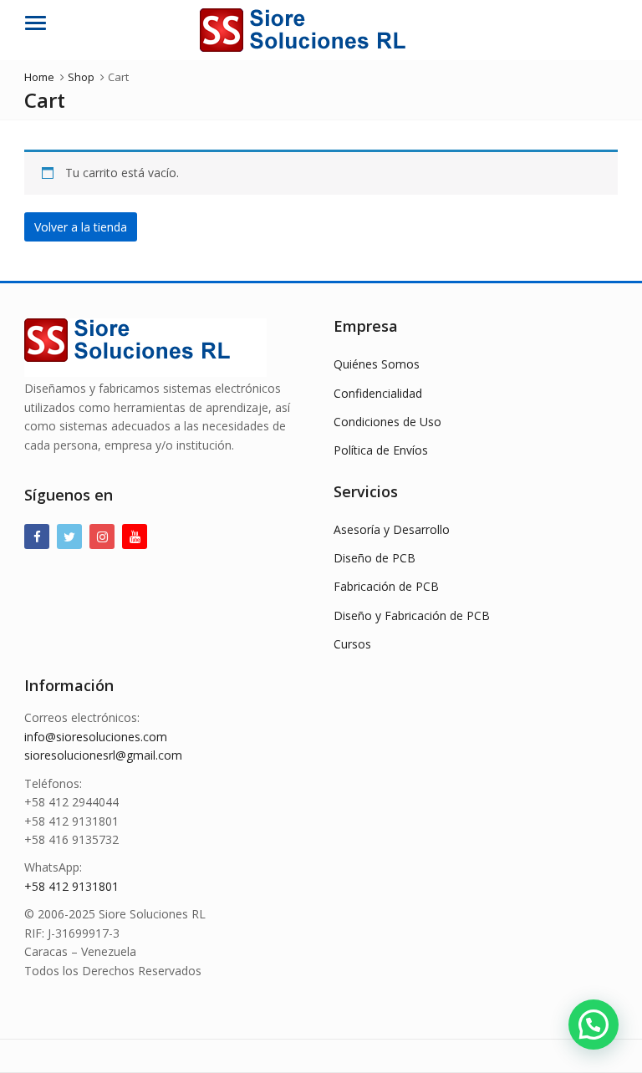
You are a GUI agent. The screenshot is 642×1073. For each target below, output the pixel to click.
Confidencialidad (378, 393)
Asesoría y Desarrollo (392, 529)
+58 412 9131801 (71, 886)
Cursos (352, 644)
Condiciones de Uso (387, 422)
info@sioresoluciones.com (95, 737)
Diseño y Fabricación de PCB (412, 615)
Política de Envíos (381, 450)
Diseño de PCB (374, 558)
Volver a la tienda (80, 227)
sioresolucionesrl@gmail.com (103, 755)
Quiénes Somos (377, 364)
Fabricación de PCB (386, 586)
